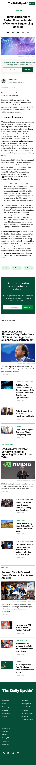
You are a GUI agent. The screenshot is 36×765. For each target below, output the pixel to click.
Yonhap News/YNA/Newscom (29, 480)
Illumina (5, 268)
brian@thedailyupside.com (16, 82)
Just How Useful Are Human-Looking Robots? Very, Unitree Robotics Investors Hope (24, 549)
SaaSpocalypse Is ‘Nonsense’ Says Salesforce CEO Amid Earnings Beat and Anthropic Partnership (17, 335)
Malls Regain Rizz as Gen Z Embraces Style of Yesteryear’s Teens (25, 668)
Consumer (19, 426)
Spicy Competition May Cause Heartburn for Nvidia (25, 413)
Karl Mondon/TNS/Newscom (29, 363)
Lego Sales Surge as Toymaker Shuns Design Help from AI (24, 432)
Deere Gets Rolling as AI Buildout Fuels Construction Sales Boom (24, 527)
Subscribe (27, 69)
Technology (18, 10)
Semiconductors (21, 408)
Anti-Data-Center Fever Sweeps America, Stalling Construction (23, 506)
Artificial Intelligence (25, 381)
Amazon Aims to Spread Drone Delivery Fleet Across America (17, 575)
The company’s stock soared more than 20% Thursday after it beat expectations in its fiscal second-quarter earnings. (17, 369)
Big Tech (4, 567)
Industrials (20, 520)
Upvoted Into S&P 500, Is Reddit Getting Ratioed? (24, 627)
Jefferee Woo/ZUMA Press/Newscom (26, 601)
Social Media (21, 622)
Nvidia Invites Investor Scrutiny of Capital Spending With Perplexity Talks (16, 452)
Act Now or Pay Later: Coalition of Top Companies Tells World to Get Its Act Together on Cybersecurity (25, 391)
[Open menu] (3, 3)
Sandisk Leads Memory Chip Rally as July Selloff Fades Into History (24, 647)
